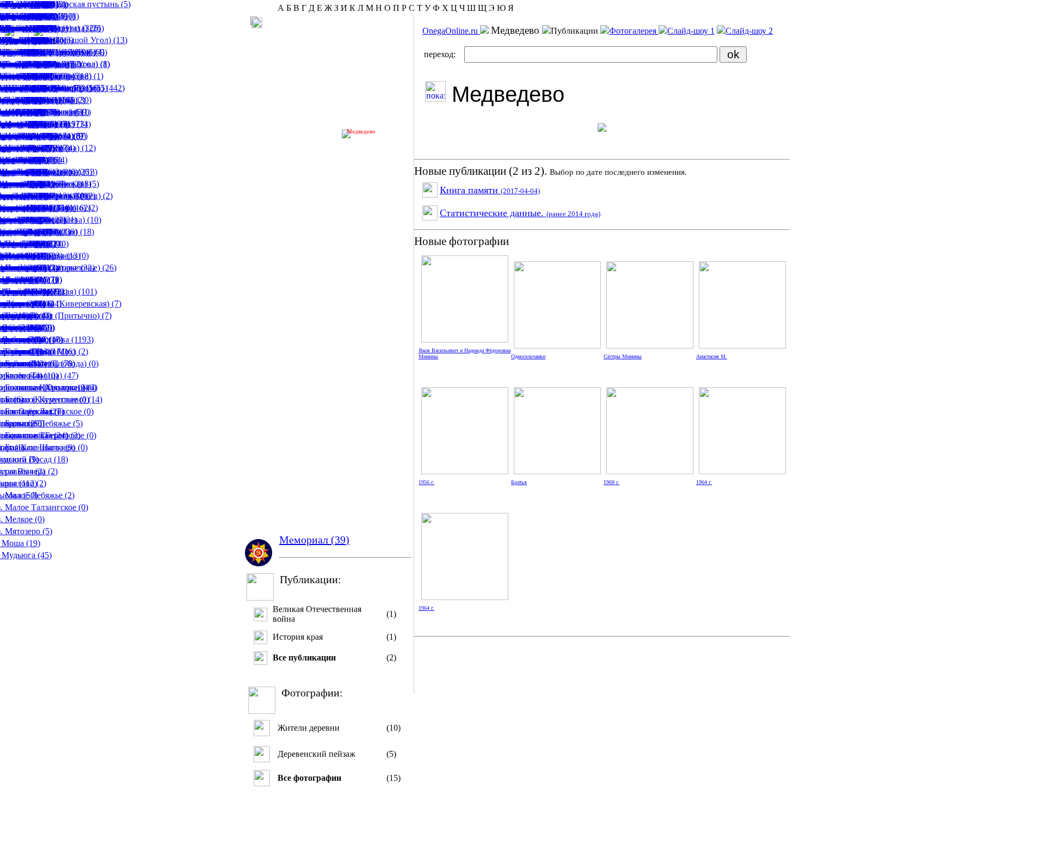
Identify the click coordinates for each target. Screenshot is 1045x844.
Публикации (575, 30)
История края (298, 636)
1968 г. (611, 482)
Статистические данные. (520, 212)
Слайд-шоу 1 (691, 30)
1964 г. (704, 482)
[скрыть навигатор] (256, 22)
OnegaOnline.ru (451, 30)
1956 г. (426, 482)
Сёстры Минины (623, 356)
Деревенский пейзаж (316, 754)
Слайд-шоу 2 (749, 30)
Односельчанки (528, 356)
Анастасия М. (711, 356)
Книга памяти (490, 190)
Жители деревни (309, 727)
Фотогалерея (634, 30)
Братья (519, 482)
